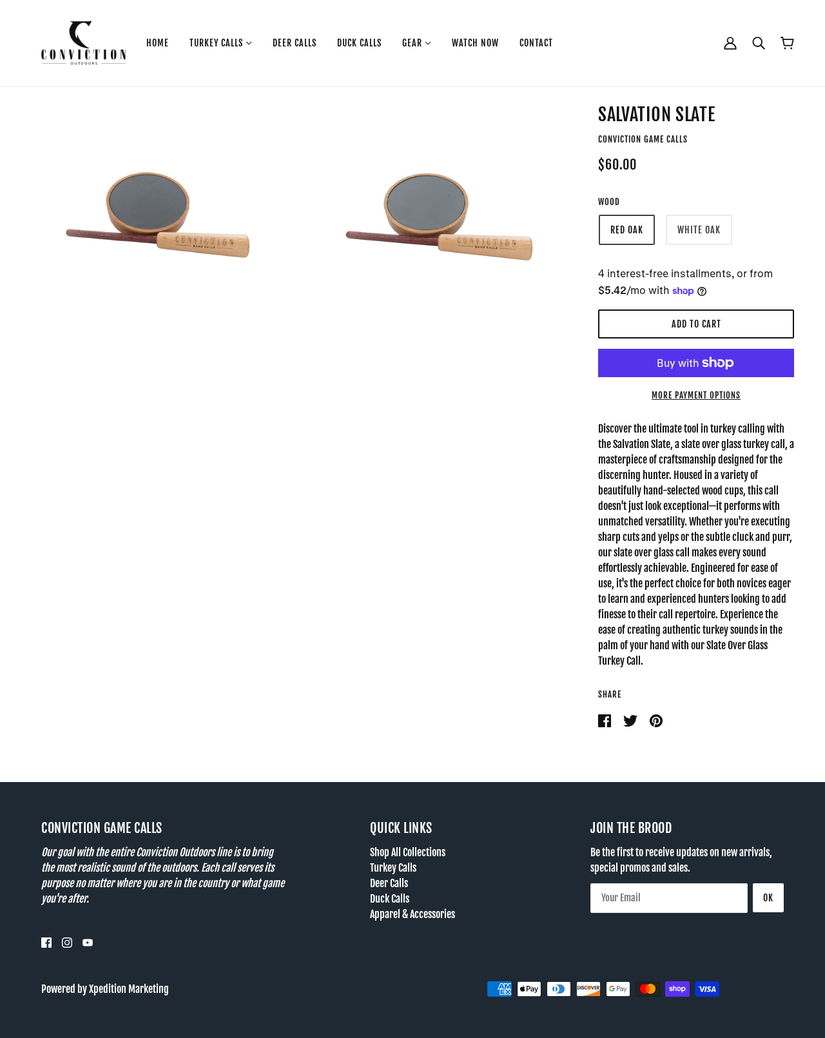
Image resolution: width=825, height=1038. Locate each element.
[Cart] (787, 43)
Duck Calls (389, 898)
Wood (609, 202)
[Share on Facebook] (605, 720)
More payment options (696, 395)
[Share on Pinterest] (656, 720)
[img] (46, 942)
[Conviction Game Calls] (83, 42)
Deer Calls (389, 883)
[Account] (730, 42)
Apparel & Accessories (412, 914)
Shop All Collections (407, 852)
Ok (768, 897)
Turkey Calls (393, 867)
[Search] (758, 42)
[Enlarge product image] (140, 186)
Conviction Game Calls (643, 139)
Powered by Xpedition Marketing (105, 989)
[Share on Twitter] (631, 720)
